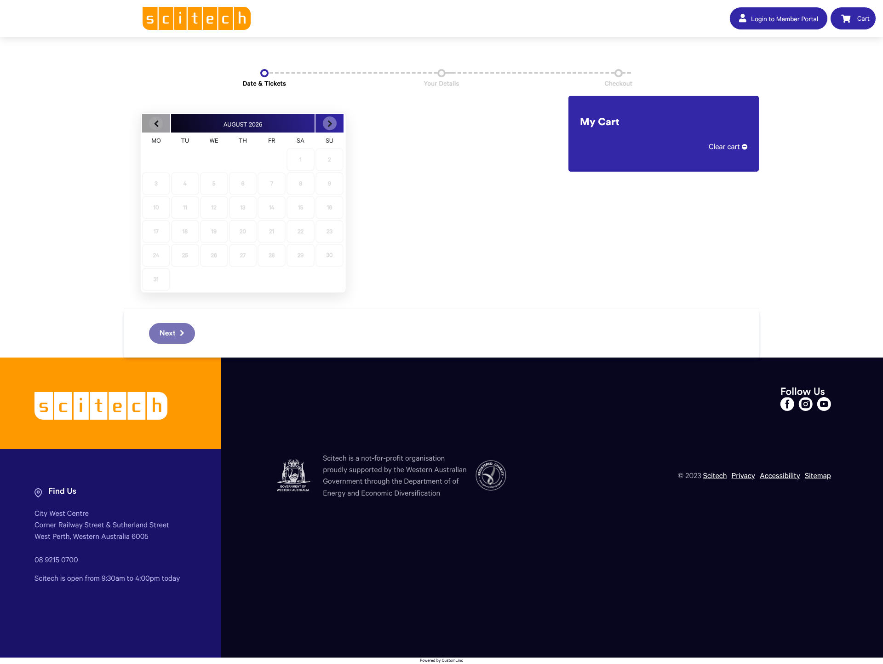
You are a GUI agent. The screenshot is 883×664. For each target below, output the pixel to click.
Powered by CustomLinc (441, 660)
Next (169, 333)
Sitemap (818, 475)
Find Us (62, 491)
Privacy (743, 475)
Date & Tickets (264, 83)
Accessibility (780, 475)
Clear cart (725, 146)
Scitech (715, 475)
